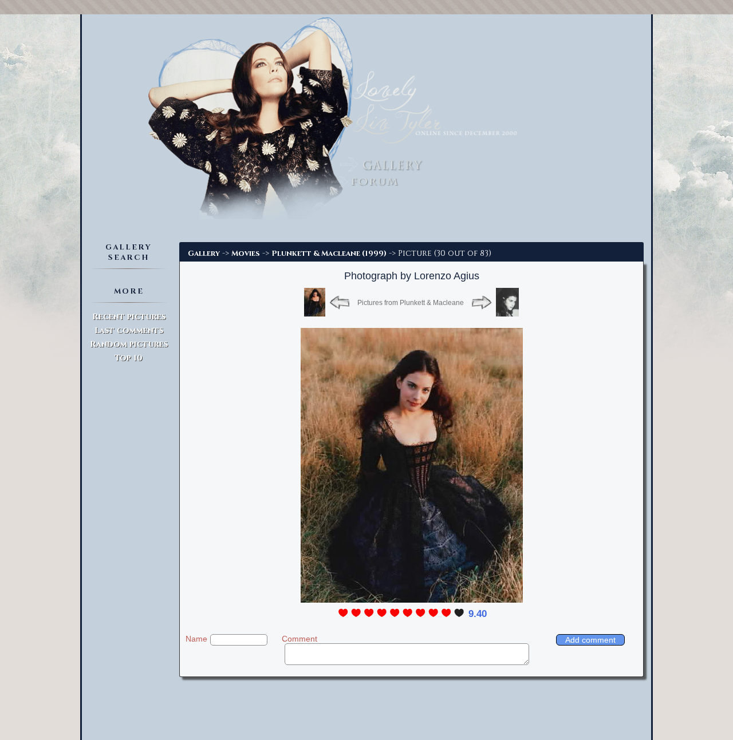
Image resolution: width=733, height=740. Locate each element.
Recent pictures (128, 316)
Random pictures (129, 344)
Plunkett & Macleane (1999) (329, 253)
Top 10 (129, 358)
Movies (245, 253)
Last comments (128, 330)
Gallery (204, 253)
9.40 (477, 613)
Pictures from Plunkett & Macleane (410, 303)
